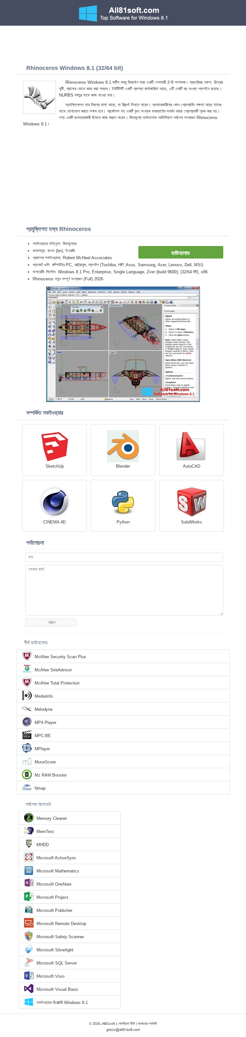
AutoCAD (191, 466)
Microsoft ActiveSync (56, 857)
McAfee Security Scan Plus (60, 656)
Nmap (40, 788)
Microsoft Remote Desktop (61, 923)
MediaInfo (44, 696)
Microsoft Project (52, 897)
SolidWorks (191, 522)
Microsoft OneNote (54, 884)
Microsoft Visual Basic (57, 989)
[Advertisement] (123, 43)
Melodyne (44, 709)
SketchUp (54, 466)
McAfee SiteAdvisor (53, 669)
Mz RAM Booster (51, 775)
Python (123, 522)
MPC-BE (43, 735)
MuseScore (45, 762)
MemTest (45, 831)
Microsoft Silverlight (55, 950)
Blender (123, 466)
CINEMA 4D (54, 522)
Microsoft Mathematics (58, 871)
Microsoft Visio (50, 976)
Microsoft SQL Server (57, 963)
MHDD (43, 844)
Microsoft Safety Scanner (60, 936)
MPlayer (42, 748)
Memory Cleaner (52, 818)
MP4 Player (45, 722)
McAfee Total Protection (57, 683)
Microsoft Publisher (54, 910)
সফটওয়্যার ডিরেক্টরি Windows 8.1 (62, 1002)
